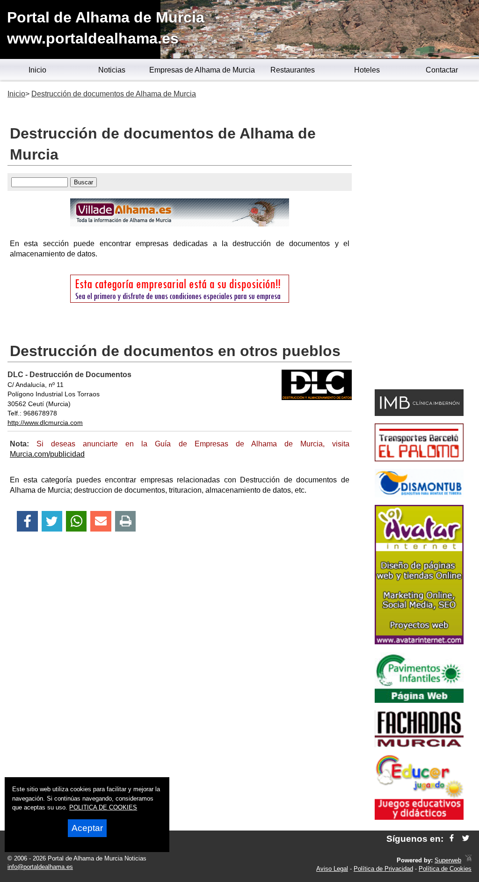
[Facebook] (27, 521)
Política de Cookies (445, 868)
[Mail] (100, 521)
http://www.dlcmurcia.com (45, 422)
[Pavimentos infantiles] (419, 700)
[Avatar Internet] (419, 642)
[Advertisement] (419, 236)
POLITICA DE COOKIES (103, 807)
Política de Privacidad (383, 868)
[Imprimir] (125, 521)
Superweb (448, 860)
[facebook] (451, 839)
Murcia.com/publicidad (47, 454)
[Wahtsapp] (76, 521)
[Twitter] (52, 521)
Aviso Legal (332, 868)
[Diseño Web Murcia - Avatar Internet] (468, 860)
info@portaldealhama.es (40, 866)
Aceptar (87, 828)
